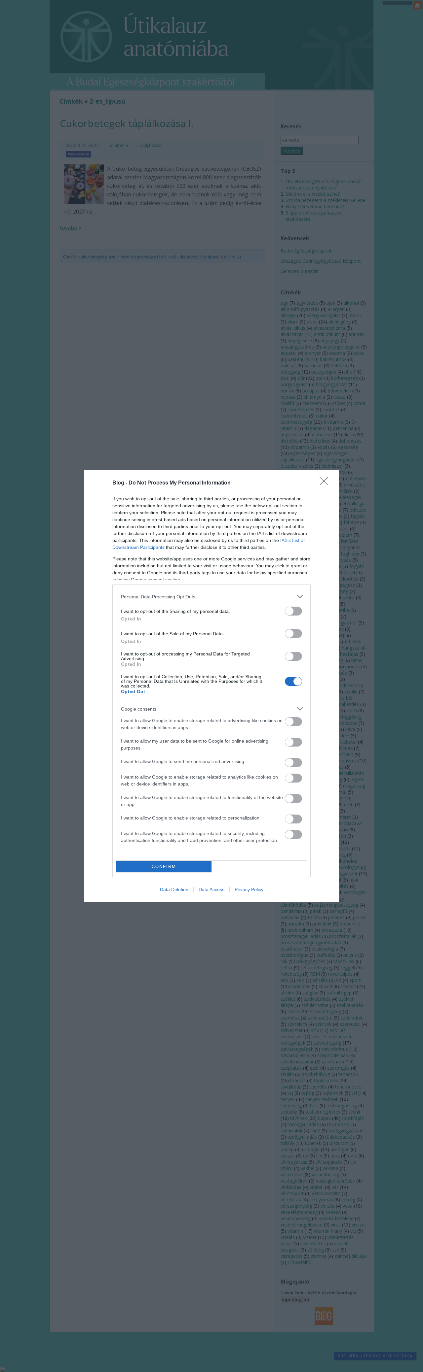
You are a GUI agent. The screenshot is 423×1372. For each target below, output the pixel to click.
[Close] (326, 483)
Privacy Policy (249, 889)
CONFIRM (164, 866)
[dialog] (211, 686)
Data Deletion (174, 889)
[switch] (293, 611)
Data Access (211, 889)
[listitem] (211, 596)
